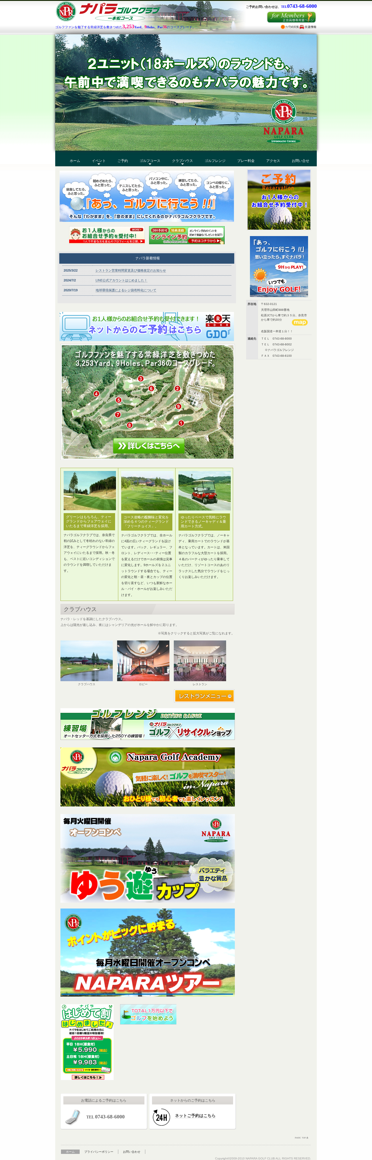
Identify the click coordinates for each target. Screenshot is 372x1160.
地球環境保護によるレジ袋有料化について (126, 290)
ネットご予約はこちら (195, 1115)
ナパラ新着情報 (147, 258)
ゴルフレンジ (215, 161)
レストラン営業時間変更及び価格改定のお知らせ (131, 270)
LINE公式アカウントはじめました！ (121, 280)
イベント (99, 161)
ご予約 (122, 161)
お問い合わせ (131, 1151)
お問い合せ (300, 161)
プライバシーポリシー (98, 1151)
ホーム (75, 161)
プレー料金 (246, 161)
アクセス (273, 161)
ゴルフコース (150, 161)
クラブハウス (182, 161)
